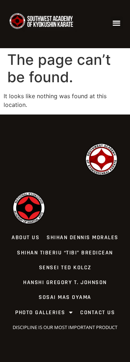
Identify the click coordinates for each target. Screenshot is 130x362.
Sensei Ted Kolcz (65, 267)
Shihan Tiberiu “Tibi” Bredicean (65, 253)
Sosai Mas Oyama (65, 297)
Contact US (97, 312)
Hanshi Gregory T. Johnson (65, 282)
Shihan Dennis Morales (82, 237)
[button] (116, 22)
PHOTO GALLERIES (40, 312)
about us (25, 237)
